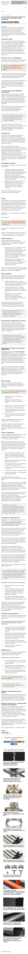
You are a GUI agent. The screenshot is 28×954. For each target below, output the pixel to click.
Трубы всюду (5, 2)
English (2, 11)
